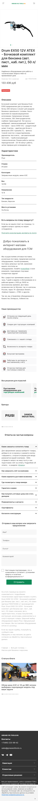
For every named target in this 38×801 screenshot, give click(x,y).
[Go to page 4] (6, 426)
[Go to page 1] (2, 426)
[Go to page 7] (10, 426)
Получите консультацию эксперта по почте (19, 233)
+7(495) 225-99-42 (10, 743)
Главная (5, 648)
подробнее (25, 269)
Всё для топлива (17, 648)
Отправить (19, 582)
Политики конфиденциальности (13, 795)
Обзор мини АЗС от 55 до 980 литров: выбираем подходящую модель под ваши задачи (19, 687)
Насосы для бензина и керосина (15, 650)
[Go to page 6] (9, 426)
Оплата (21, 465)
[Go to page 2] (3, 426)
